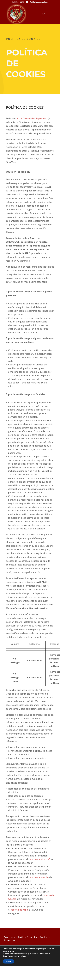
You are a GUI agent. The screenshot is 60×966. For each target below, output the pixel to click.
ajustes (24, 956)
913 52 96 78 (19, 2)
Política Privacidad (28, 937)
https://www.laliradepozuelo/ (31, 118)
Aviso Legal (10, 937)
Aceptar (8, 961)
